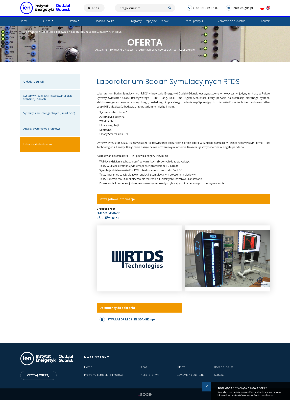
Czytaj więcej (38, 375)
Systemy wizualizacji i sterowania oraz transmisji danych (47, 97)
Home (24, 21)
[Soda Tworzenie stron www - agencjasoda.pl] (145, 394)
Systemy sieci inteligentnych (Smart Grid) (49, 113)
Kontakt (265, 21)
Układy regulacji (33, 81)
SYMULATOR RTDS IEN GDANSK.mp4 (131, 319)
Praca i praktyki (193, 21)
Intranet (94, 8)
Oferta (34, 31)
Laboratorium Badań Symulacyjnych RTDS (96, 31)
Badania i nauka (104, 21)
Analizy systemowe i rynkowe (42, 128)
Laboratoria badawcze (54, 31)
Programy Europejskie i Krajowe (149, 21)
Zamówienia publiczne (232, 21)
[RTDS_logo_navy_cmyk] (139, 258)
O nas (143, 366)
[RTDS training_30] (227, 258)
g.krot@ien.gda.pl (108, 217)
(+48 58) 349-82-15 (108, 213)
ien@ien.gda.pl (243, 8)
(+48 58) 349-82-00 (206, 8)
